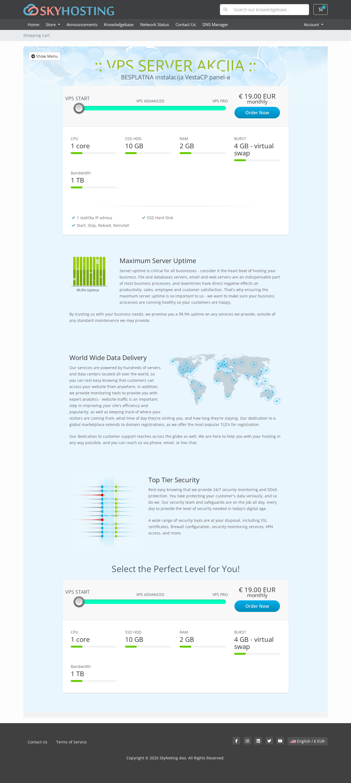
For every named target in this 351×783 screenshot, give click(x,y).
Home (33, 24)
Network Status (154, 24)
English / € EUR (310, 741)
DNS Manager (215, 24)
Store (51, 24)
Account (312, 24)
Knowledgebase (119, 24)
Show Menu (46, 56)
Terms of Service (71, 742)
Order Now (257, 113)
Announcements (82, 24)
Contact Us (186, 24)
